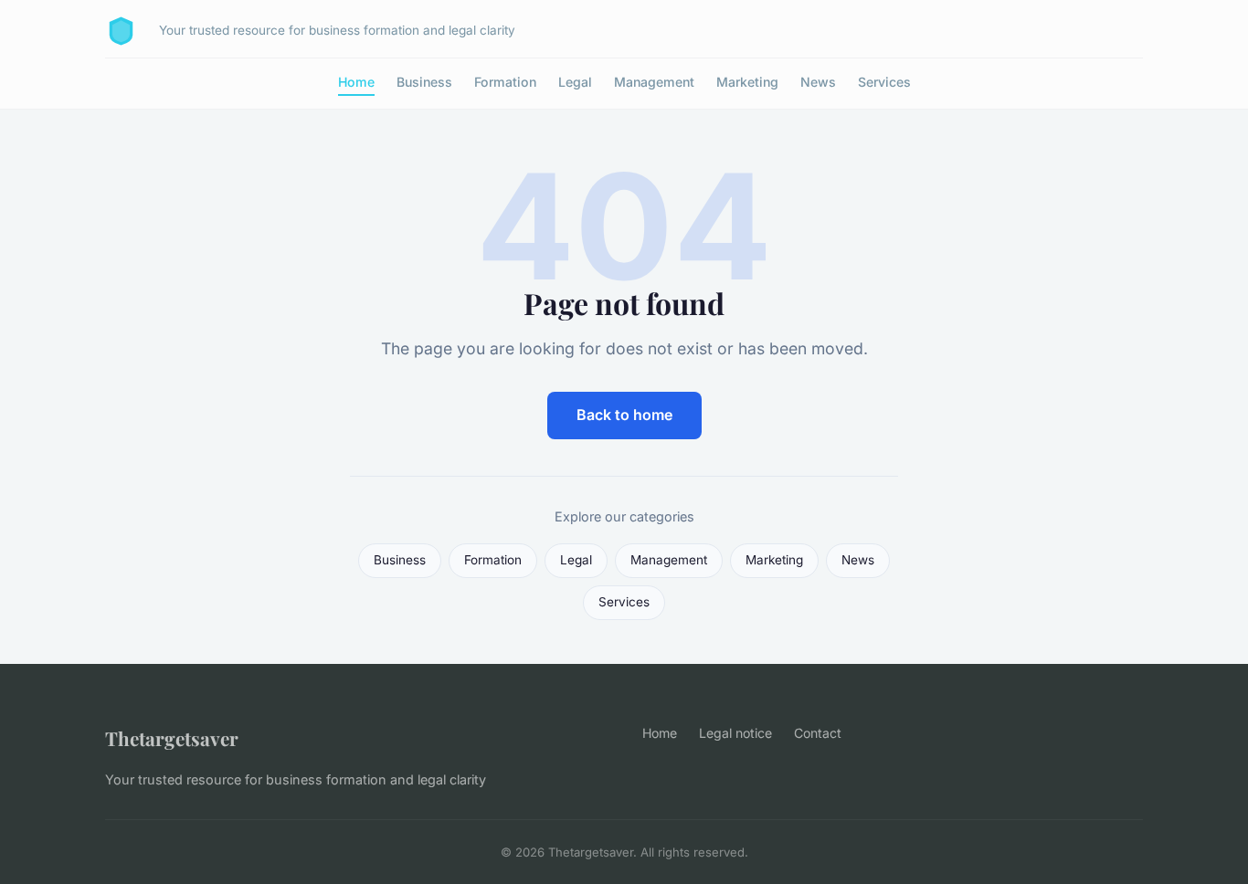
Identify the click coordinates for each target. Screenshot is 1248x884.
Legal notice (735, 733)
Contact (817, 733)
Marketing (747, 81)
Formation (505, 81)
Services (884, 81)
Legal (575, 81)
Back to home (624, 414)
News (818, 81)
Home (356, 81)
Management (654, 81)
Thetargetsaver (171, 738)
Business (424, 81)
